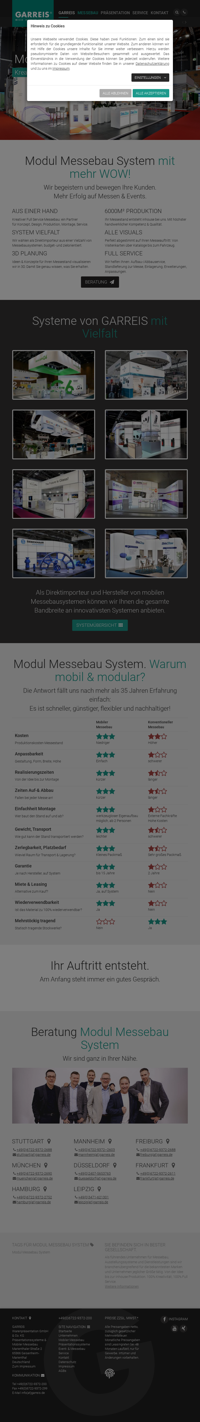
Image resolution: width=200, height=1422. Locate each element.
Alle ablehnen (115, 93)
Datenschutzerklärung (152, 64)
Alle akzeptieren (151, 93)
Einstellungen (148, 78)
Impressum (61, 68)
